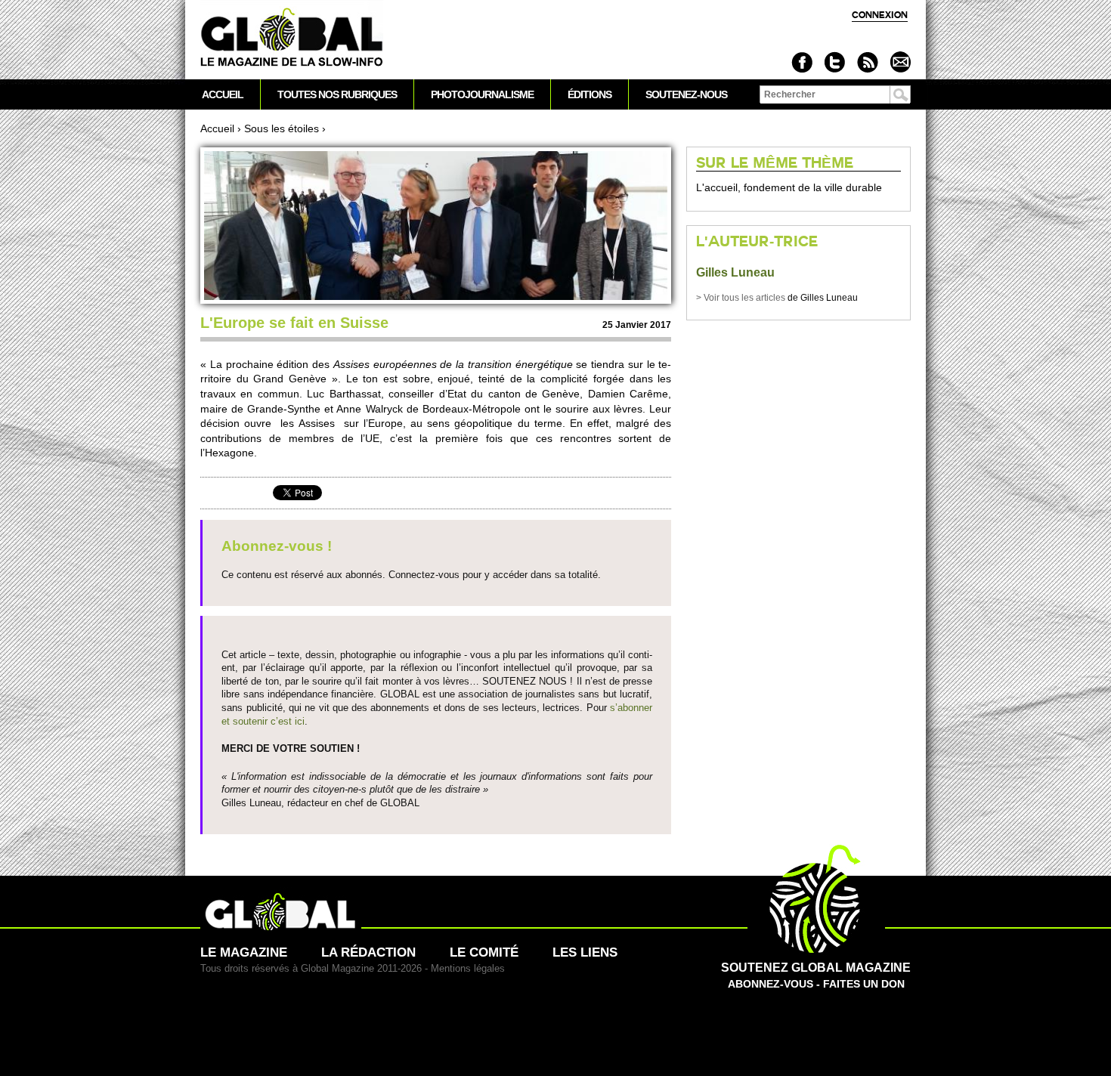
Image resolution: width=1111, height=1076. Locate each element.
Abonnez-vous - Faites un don (816, 975)
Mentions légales (468, 968)
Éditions (589, 94)
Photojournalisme (482, 94)
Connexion (880, 15)
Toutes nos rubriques (337, 94)
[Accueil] (291, 38)
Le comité (484, 952)
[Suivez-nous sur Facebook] (802, 62)
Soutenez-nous (686, 94)
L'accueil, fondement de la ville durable (789, 187)
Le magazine (243, 952)
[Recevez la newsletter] (900, 62)
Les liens (584, 952)
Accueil (217, 128)
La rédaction (368, 952)
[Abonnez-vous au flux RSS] (867, 62)
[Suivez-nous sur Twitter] (835, 62)
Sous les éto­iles (281, 128)
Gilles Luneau (735, 272)
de (748, 297)
